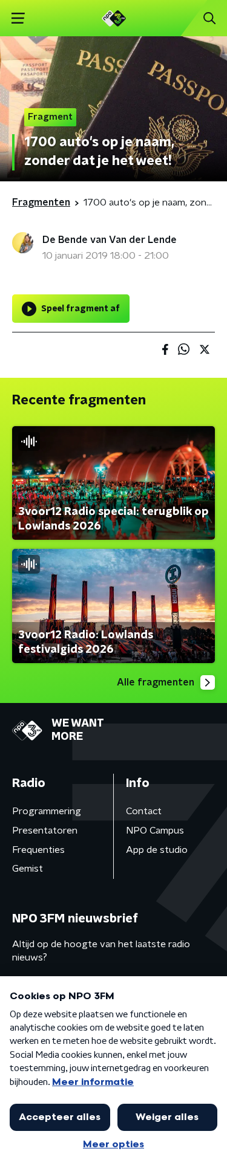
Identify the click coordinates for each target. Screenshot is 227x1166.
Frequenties (38, 850)
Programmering (46, 811)
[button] (18, 18)
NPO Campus (155, 830)
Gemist (27, 868)
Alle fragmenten (155, 682)
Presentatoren (44, 830)
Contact (144, 811)
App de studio (157, 850)
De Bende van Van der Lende (109, 240)
